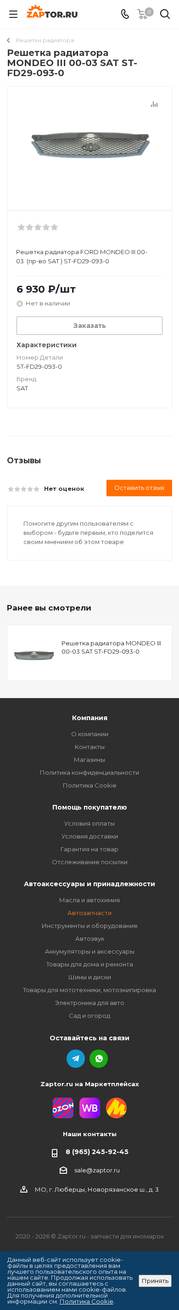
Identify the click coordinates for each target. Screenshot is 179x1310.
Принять (155, 1280)
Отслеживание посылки (90, 862)
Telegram (76, 1058)
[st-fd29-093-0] (89, 144)
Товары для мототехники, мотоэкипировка (89, 990)
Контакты (90, 746)
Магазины (89, 759)
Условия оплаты (89, 823)
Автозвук (89, 938)
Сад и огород (89, 1015)
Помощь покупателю (89, 807)
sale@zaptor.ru (97, 1170)
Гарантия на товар (89, 849)
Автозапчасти (89, 912)
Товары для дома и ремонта (89, 964)
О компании (89, 734)
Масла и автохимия (89, 900)
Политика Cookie (90, 785)
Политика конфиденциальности (89, 772)
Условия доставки (90, 836)
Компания (89, 718)
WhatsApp (99, 1058)
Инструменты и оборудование (90, 925)
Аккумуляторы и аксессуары (89, 951)
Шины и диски (89, 977)
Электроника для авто (89, 1002)
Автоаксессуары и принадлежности (89, 884)
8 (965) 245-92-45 (97, 1151)
